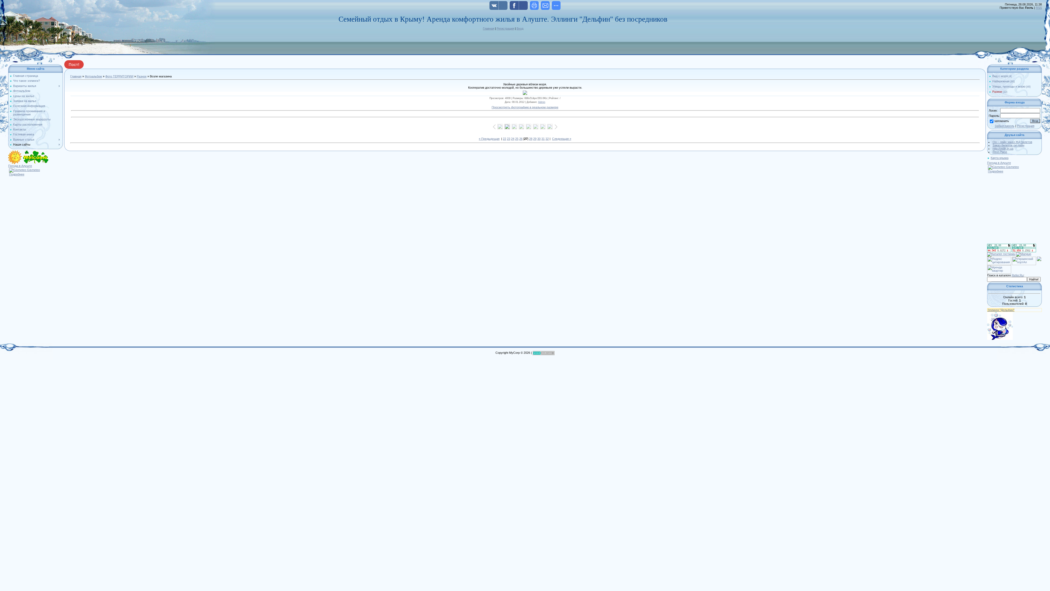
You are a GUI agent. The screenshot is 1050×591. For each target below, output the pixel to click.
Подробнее (16, 174)
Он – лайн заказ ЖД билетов (1012, 142)
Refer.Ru (1017, 275)
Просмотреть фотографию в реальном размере (525, 107)
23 (508, 138)
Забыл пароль (1004, 126)
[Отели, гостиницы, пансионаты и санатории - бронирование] (1001, 254)
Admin (541, 102)
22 (504, 138)
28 (530, 138)
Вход (520, 28)
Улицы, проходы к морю (1008, 86)
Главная (488, 28)
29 (534, 138)
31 (543, 138)
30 (539, 138)
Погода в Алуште (20, 165)
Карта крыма (999, 158)
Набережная (1001, 81)
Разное (142, 76)
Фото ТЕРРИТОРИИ (119, 76)
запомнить (1001, 121)
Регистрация (505, 28)
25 (516, 138)
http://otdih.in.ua (1003, 148)
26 (521, 138)
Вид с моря (1000, 76)
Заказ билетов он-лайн (1008, 145)
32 (547, 138)
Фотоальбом (93, 76)
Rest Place (1000, 151)
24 (512, 138)
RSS (1039, 7)
